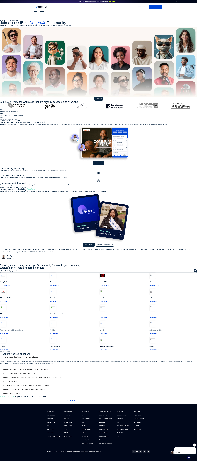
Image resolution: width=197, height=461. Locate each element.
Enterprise (102, 422)
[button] (72, 7)
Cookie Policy (83, 451)
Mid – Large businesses (105, 418)
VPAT (48, 425)
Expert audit (50, 432)
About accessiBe (121, 415)
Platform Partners (104, 436)
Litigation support (139, 418)
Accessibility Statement (94, 451)
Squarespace (67, 436)
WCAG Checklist (86, 429)
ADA (83, 415)
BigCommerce (68, 422)
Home (35, 11)
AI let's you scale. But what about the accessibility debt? (98, 1)
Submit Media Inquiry (122, 429)
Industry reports (103, 429)
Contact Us (120, 418)
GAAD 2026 (120, 432)
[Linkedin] (137, 451)
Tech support (137, 422)
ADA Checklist (86, 418)
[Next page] (9, 351)
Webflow (66, 432)
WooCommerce (68, 425)
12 (7, 351)
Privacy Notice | (75, 451)
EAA (83, 422)
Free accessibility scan (105, 443)
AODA (83, 432)
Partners (42, 11)
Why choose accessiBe (123, 425)
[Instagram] (144, 451)
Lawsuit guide (85, 440)
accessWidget (51, 415)
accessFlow (50, 418)
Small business (103, 415)
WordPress (67, 415)
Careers (119, 422)
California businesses (105, 440)
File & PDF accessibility (53, 436)
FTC (118, 436)
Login (132, 7)
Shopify (66, 418)
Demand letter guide (87, 443)
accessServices (51, 422)
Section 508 (85, 436)
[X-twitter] (140, 451)
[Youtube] (148, 451)
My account (137, 415)
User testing (50, 429)
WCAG (84, 425)
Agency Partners (103, 432)
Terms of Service (65, 451)
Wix (65, 429)
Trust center (137, 429)
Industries (102, 425)
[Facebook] (133, 451)
